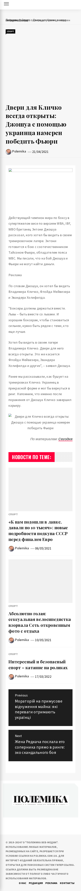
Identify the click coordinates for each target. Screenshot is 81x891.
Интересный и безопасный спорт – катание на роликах (38, 664)
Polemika (19, 151)
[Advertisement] (40, 68)
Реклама (51, 883)
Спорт (10, 31)
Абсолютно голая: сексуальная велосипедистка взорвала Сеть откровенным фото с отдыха (39, 622)
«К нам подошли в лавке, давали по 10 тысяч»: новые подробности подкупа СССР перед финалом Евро (38, 530)
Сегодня (65, 439)
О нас (22, 883)
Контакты (67, 883)
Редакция (36, 883)
